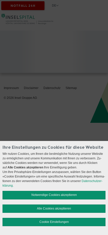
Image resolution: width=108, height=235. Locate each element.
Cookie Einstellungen (54, 222)
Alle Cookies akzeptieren (54, 208)
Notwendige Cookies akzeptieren (54, 195)
